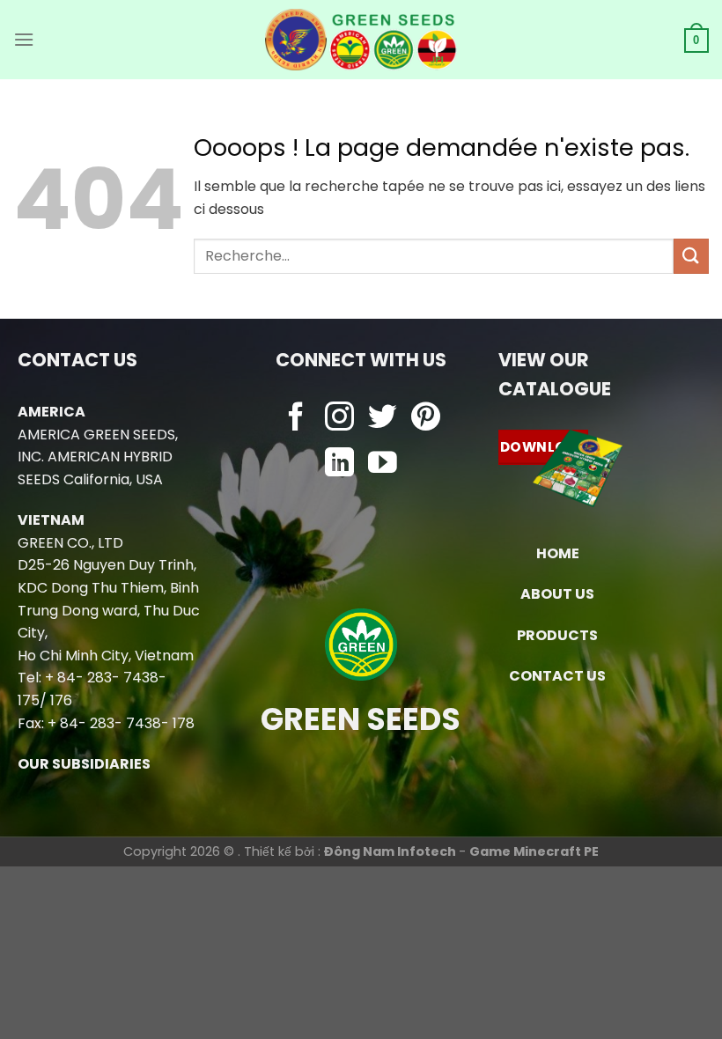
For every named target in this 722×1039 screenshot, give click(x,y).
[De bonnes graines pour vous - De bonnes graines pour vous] (361, 39)
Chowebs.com (360, 500)
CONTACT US (557, 676)
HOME (557, 553)
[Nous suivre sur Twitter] (382, 418)
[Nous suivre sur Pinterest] (425, 418)
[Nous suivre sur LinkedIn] (339, 464)
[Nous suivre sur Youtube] (382, 464)
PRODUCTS (557, 635)
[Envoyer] (691, 256)
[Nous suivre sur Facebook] (296, 418)
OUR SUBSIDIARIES (84, 764)
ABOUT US (557, 594)
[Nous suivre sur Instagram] (339, 418)
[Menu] (23, 39)
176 (61, 700)
